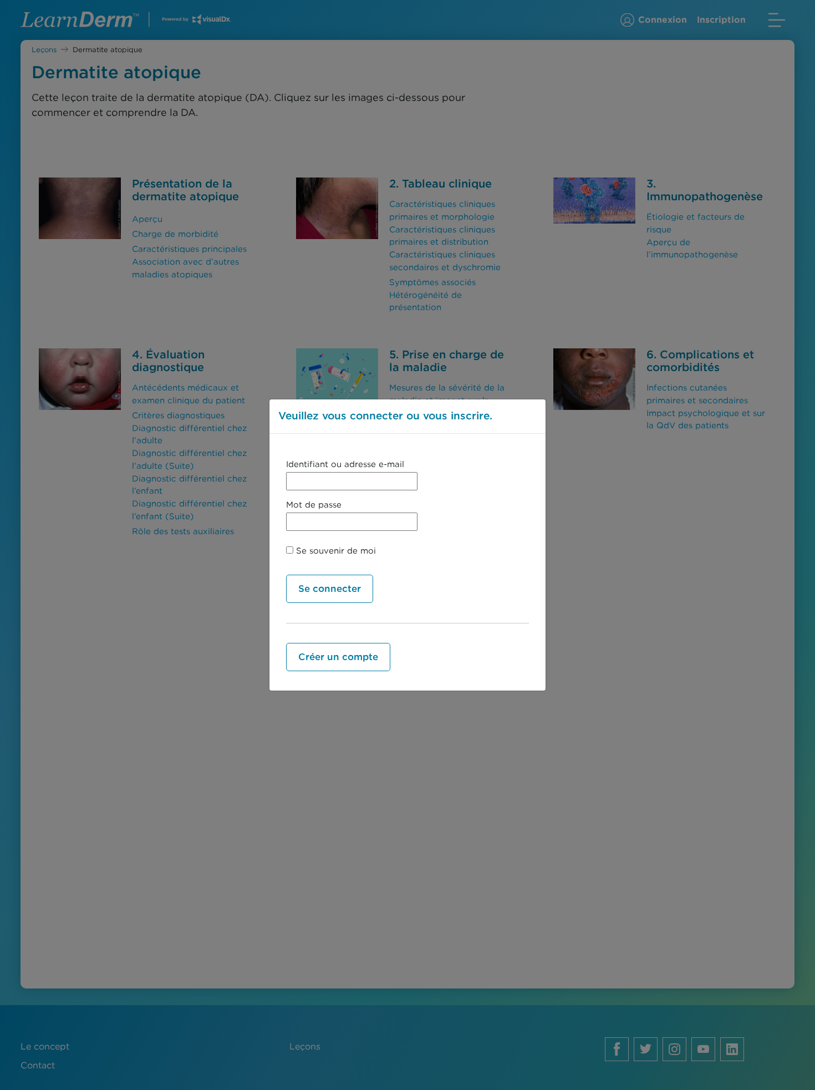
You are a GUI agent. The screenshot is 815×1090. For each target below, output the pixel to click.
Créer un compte (338, 656)
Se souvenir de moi (334, 551)
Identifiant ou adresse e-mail (345, 464)
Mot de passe (314, 505)
